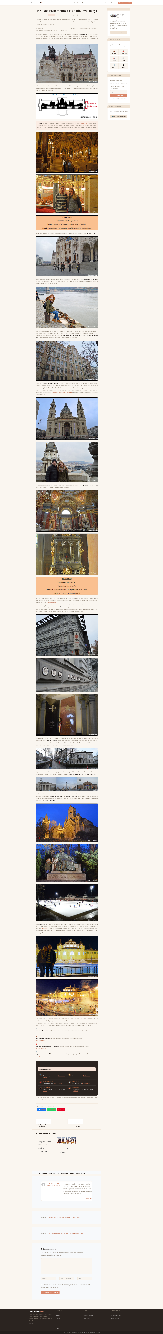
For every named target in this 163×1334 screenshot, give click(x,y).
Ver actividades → (41, 1048)
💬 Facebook (42, 1109)
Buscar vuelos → (40, 1033)
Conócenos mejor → (119, 32)
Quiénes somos (115, 1318)
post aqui (45, 928)
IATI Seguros (86, 1083)
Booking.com (86, 1075)
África (57, 1328)
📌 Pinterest (61, 1109)
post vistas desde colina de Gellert (62, 392)
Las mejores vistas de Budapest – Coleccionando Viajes (65, 1233)
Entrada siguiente (76, 1122)
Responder (88, 1198)
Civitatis (76, 1091)
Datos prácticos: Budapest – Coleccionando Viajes (64, 1217)
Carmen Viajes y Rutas (53, 1183)
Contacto (114, 2)
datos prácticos (51, 602)
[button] (77, 3)
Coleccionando (38, 3)
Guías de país (87, 1318)
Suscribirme (119, 95)
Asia (106, 2)
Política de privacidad (83, 1332)
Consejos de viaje (88, 1315)
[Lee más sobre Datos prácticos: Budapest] (66, 1140)
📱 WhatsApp (51, 1109)
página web (83, 123)
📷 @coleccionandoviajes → (119, 116)
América (99, 2)
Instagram (31, 1323)
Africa (91, 2)
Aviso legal (92, 1332)
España (76, 2)
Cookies (98, 1332)
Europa (84, 2)
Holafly (45, 1091)
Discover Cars (58, 1083)
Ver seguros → (40, 1056)
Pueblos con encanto (89, 1322)
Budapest (52, 15)
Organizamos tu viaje (125, 2)
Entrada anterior (41, 1122)
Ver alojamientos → (41, 1040)
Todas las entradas (88, 1325)
